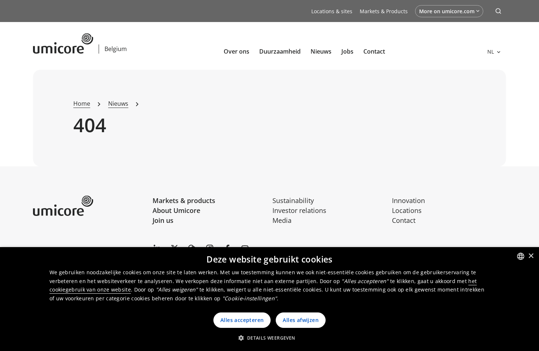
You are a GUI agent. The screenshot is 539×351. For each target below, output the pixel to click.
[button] (269, 337)
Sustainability (293, 200)
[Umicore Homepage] (90, 206)
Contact (374, 51)
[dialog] (269, 299)
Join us (163, 220)
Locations (407, 210)
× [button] (531, 256)
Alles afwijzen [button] (301, 319)
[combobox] (520, 256)
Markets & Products (384, 11)
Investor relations (299, 210)
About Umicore (176, 210)
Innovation (408, 200)
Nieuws (321, 51)
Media (282, 220)
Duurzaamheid (280, 51)
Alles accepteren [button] (242, 319)
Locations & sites (331, 11)
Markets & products (184, 200)
